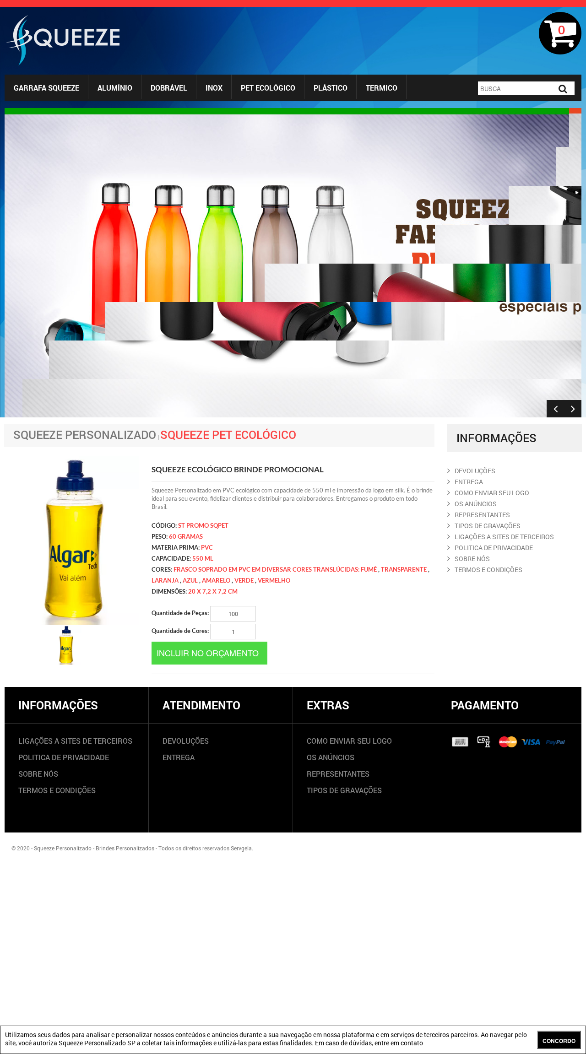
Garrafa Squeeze (46, 87)
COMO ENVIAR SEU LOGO (492, 492)
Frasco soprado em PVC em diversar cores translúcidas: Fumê (275, 569)
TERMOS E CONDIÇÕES (57, 790)
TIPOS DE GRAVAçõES (488, 525)
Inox (214, 87)
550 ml (202, 558)
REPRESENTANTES (482, 514)
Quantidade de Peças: (181, 612)
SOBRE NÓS (38, 773)
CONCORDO (559, 1041)
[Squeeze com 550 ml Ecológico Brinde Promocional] (65, 645)
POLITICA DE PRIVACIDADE (494, 547)
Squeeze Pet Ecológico (228, 434)
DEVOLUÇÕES (186, 741)
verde (244, 580)
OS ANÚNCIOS (330, 757)
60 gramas (186, 536)
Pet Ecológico (268, 87)
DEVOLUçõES (475, 470)
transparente (404, 569)
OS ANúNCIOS (476, 503)
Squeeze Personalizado (84, 434)
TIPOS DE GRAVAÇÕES (344, 790)
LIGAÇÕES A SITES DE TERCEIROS (75, 741)
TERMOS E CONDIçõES (488, 569)
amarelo (216, 580)
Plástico (330, 87)
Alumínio (115, 87)
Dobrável (169, 87)
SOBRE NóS (472, 558)
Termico (381, 87)
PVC (207, 547)
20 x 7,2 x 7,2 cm (213, 591)
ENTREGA (469, 481)
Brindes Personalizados (125, 848)
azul (190, 580)
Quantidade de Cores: (181, 630)
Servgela (241, 848)
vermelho (274, 580)
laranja (165, 580)
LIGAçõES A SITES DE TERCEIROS (504, 536)
